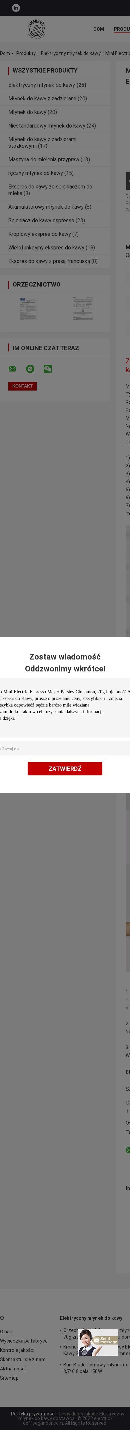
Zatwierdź (65, 768)
